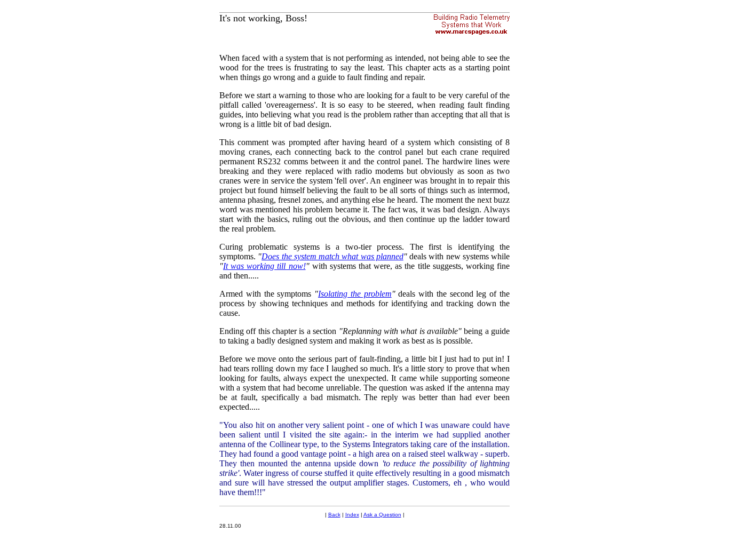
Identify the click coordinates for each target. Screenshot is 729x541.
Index (352, 515)
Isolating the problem (355, 293)
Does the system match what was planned (332, 256)
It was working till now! (264, 265)
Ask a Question (382, 515)
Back (334, 515)
